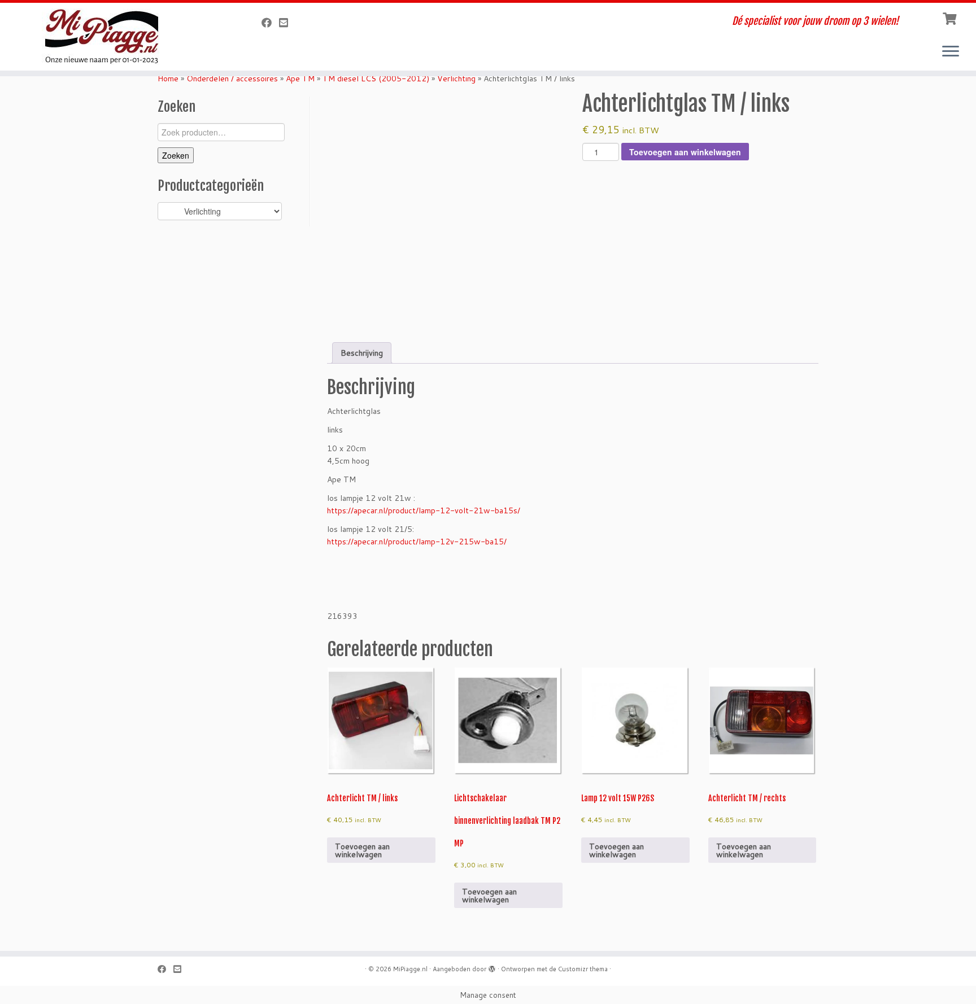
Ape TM (300, 78)
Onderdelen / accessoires (232, 78)
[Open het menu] (950, 51)
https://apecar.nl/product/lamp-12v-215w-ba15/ (417, 541)
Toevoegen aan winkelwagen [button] (362, 850)
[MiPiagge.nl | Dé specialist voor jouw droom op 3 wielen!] (112, 36)
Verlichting (456, 78)
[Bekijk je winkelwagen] (951, 17)
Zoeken (175, 155)
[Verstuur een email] (287, 22)
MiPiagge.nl (410, 969)
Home (168, 78)
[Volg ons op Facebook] (270, 22)
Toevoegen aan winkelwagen (685, 152)
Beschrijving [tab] (362, 353)
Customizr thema (583, 969)
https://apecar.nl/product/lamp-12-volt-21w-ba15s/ (423, 510)
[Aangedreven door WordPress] (492, 967)
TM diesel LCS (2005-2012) (376, 78)
